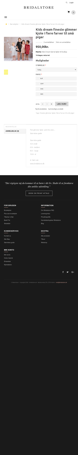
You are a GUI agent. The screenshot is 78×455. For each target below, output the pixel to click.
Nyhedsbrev (8, 265)
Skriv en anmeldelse (63, 42)
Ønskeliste (7, 261)
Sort (42, 83)
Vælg (39, 70)
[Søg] (66, 2)
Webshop (44, 242)
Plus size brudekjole (10, 213)
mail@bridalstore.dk (61, 282)
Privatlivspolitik (45, 217)
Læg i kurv (61, 104)
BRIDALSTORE (39, 7)
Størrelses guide (9, 242)
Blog (42, 223)
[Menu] (5, 17)
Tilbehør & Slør (9, 217)
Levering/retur (45, 213)
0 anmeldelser (49, 42)
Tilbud (43, 239)
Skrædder (7, 223)
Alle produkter (45, 236)
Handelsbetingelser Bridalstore (51, 220)
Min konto (7, 255)
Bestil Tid (7, 220)
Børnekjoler (14, 24)
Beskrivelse (11, 127)
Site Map (7, 239)
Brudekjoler (7, 210)
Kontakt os (7, 236)
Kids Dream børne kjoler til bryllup (54, 52)
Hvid (41, 89)
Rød (41, 94)
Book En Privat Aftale (39, 193)
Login (71, 2)
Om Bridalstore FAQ (47, 210)
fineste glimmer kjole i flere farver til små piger (57, 113)
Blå (41, 78)
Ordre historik (8, 258)
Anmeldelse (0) (12, 131)
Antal (38, 104)
